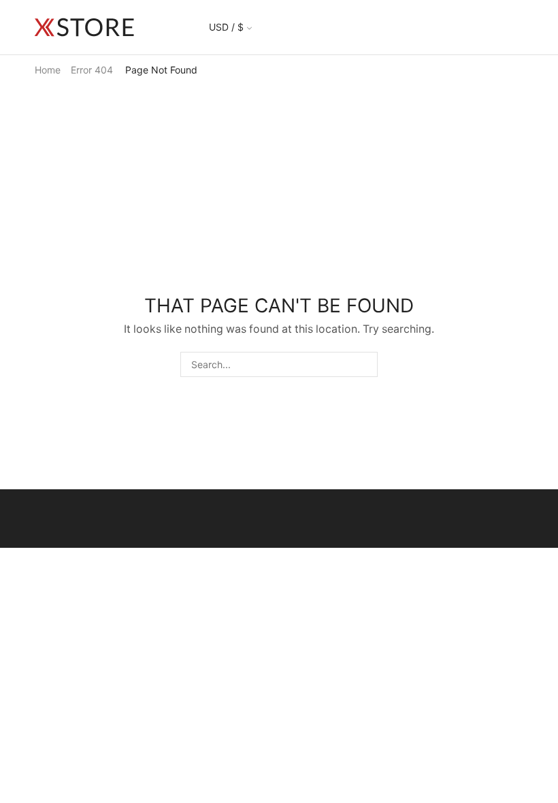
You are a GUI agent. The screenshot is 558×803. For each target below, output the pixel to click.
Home (48, 70)
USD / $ (226, 27)
